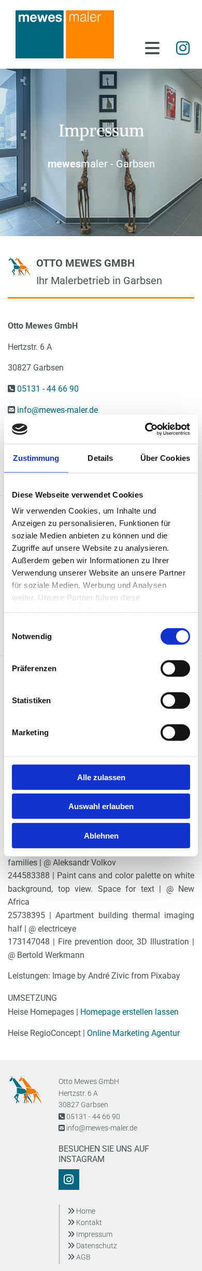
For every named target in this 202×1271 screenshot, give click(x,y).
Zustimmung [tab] (36, 457)
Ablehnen (101, 835)
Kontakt (84, 1222)
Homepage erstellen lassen (129, 1012)
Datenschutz (92, 1246)
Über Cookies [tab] (165, 457)
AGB (83, 1257)
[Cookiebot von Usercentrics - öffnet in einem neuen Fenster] (145, 429)
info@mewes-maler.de (57, 410)
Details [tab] (100, 457)
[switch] (175, 668)
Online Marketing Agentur (133, 1033)
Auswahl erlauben (101, 806)
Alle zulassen (101, 776)
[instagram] (182, 47)
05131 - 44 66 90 (48, 389)
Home (81, 1211)
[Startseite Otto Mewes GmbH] (70, 34)
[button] (147, 49)
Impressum (89, 1234)
